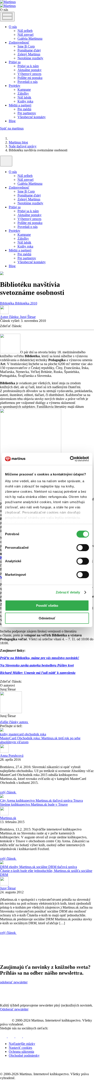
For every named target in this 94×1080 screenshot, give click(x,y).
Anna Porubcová (11, 755)
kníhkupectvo (26, 800)
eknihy (14, 867)
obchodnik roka (35, 734)
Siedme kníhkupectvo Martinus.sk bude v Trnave (34, 804)
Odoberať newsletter (14, 1009)
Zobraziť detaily (68, 592)
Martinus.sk (44, 800)
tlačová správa (63, 800)
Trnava (78, 800)
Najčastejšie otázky (22, 1044)
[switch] (83, 547)
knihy (4, 734)
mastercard (16, 734)
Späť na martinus (12, 128)
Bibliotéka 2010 (26, 303)
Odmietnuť (47, 618)
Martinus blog (18, 142)
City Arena (8, 800)
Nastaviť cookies (20, 1047)
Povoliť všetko (47, 605)
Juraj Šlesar (18, 317)
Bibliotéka (7, 303)
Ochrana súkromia (21, 1051)
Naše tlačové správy (23, 146)
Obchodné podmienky (24, 1055)
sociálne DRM (46, 867)
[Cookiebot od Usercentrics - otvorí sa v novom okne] (70, 459)
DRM (4, 867)
